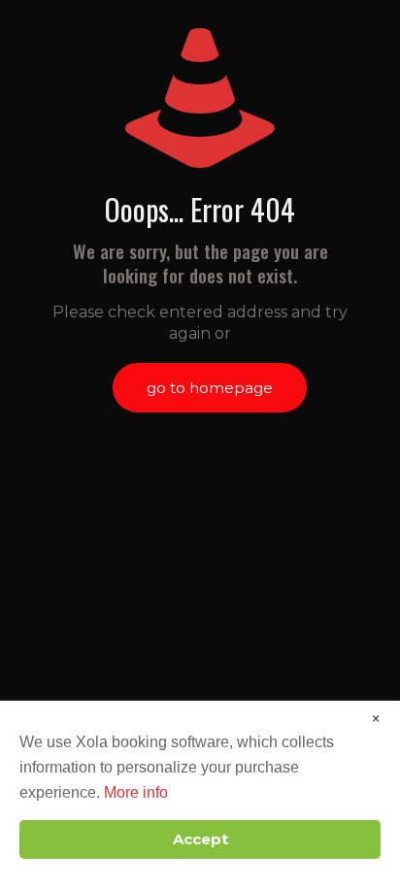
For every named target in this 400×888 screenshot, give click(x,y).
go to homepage (210, 387)
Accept (200, 839)
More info (136, 792)
